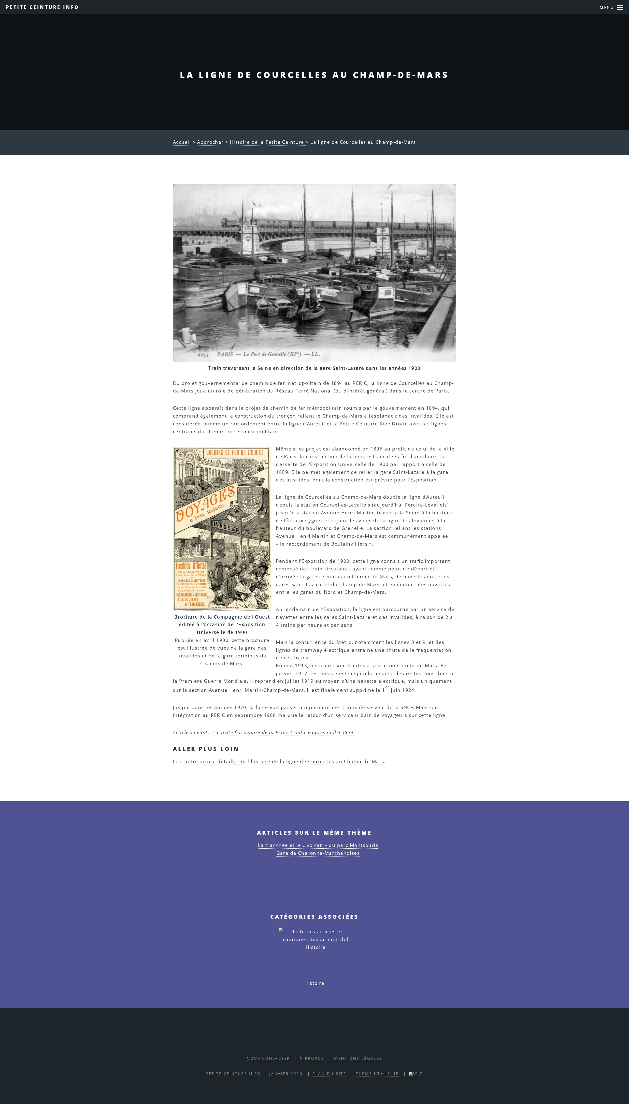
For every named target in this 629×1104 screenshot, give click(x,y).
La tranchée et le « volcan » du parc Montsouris (318, 845)
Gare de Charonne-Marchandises (318, 853)
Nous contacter (268, 1058)
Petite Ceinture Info (42, 7)
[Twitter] (320, 1042)
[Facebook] (307, 1042)
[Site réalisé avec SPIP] (416, 1073)
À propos (312, 1058)
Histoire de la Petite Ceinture (268, 142)
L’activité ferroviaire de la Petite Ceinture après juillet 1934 (283, 732)
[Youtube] (333, 1042)
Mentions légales (358, 1058)
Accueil (182, 142)
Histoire (314, 983)
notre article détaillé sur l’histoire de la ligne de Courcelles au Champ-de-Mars (284, 761)
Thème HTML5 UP (377, 1073)
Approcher (211, 142)
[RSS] (294, 1042)
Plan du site (329, 1073)
